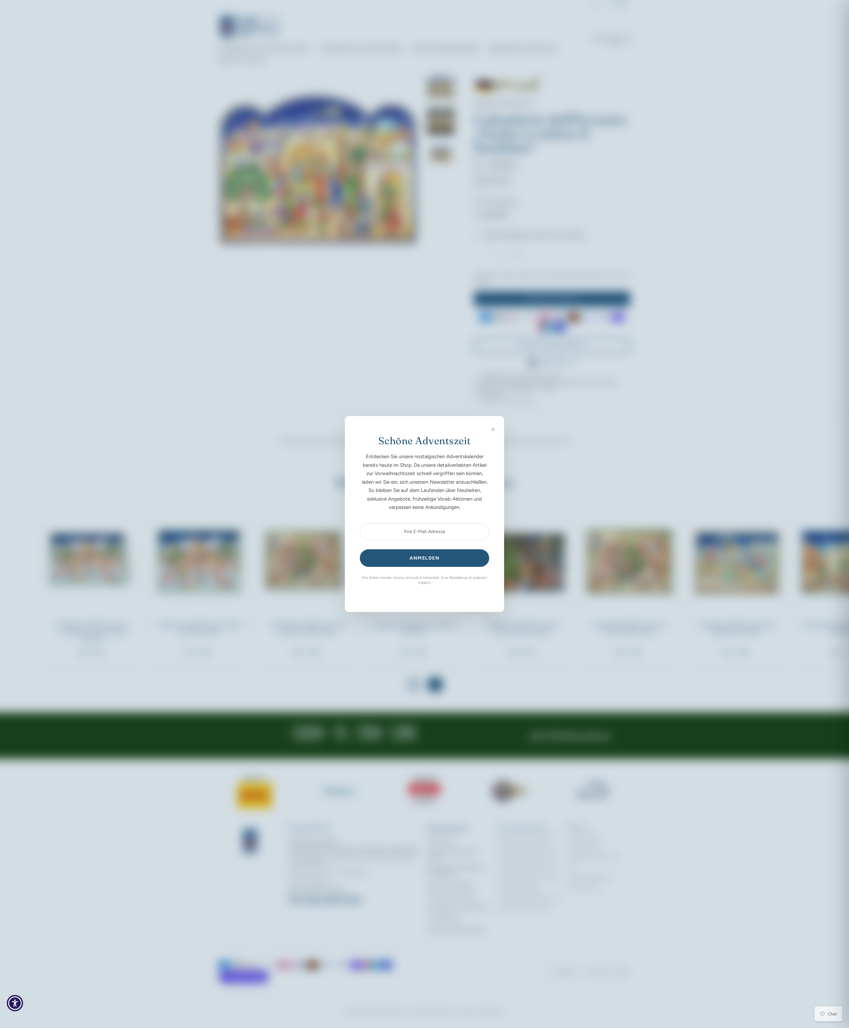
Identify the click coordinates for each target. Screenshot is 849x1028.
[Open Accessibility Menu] (15, 1003)
